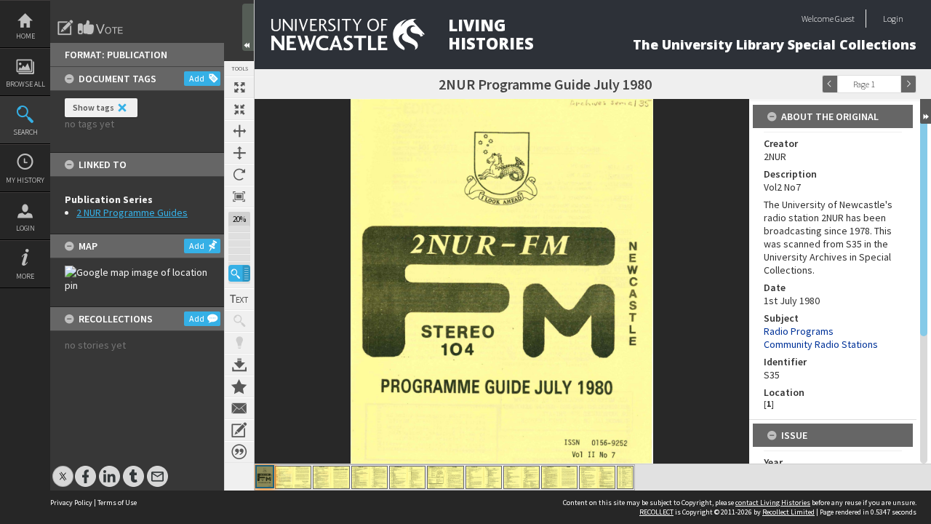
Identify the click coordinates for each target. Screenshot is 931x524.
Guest (845, 18)
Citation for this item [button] (239, 452)
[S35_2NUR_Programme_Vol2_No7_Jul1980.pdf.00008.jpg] (521, 477)
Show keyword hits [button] (239, 321)
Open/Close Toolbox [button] (248, 27)
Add (196, 78)
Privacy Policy (71, 502)
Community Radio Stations (821, 344)
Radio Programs (799, 331)
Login (25, 228)
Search (25, 132)
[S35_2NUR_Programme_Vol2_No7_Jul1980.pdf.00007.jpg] (484, 477)
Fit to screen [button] (239, 109)
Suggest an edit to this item (65, 28)
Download (239, 365)
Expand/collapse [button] (925, 111)
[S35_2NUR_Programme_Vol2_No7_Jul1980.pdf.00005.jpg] (407, 477)
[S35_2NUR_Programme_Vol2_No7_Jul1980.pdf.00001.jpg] (264, 476)
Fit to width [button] (239, 131)
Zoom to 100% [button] (239, 196)
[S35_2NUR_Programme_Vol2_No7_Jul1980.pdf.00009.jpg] (559, 477)
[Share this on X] (62, 469)
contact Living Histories (772, 502)
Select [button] (893, 84)
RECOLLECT (656, 512)
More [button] (25, 276)
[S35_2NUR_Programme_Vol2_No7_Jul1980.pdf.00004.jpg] (369, 477)
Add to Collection (239, 386)
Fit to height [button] (239, 153)
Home (25, 36)
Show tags (93, 107)
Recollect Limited (788, 512)
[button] (239, 273)
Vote (101, 28)
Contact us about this (239, 408)
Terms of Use (117, 502)
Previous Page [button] (830, 84)
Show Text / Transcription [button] (239, 299)
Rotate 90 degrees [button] (239, 175)
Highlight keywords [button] (239, 343)
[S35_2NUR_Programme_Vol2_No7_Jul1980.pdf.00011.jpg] (625, 477)
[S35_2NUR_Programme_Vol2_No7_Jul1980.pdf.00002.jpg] (293, 477)
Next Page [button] (908, 84)
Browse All (25, 84)
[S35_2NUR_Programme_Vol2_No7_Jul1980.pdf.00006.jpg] (445, 477)
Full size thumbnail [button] (239, 87)
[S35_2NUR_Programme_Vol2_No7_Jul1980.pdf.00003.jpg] (331, 477)
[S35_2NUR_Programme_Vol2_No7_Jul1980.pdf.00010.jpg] (597, 477)
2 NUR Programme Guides (132, 212)
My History (25, 180)
